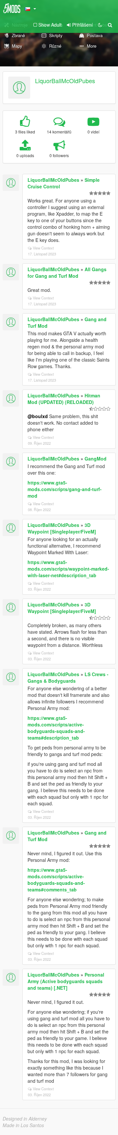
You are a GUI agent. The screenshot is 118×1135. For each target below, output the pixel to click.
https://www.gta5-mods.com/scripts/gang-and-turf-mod (65, 489)
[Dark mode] (100, 24)
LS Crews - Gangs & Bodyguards (68, 677)
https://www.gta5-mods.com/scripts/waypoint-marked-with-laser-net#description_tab (68, 569)
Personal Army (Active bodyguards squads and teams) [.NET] (66, 981)
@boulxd (38, 416)
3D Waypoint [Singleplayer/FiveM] (62, 528)
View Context (43, 247)
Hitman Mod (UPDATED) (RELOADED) (64, 398)
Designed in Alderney (25, 1118)
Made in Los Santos (23, 1125)
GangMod (96, 458)
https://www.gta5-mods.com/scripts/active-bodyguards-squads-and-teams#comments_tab (56, 879)
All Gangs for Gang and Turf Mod (67, 272)
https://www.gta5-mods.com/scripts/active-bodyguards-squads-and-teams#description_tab (56, 728)
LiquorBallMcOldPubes (65, 80)
